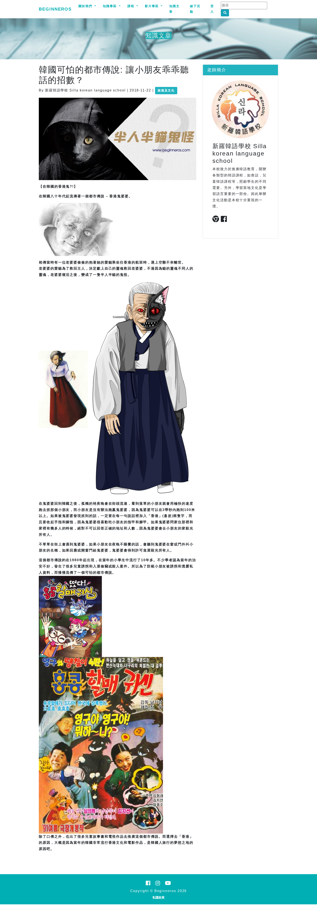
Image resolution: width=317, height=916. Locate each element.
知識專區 (110, 6)
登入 (212, 8)
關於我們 (86, 6)
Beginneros (55, 9)
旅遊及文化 (166, 90)
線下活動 (195, 8)
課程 (131, 6)
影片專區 (152, 6)
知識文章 (174, 8)
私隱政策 (158, 897)
